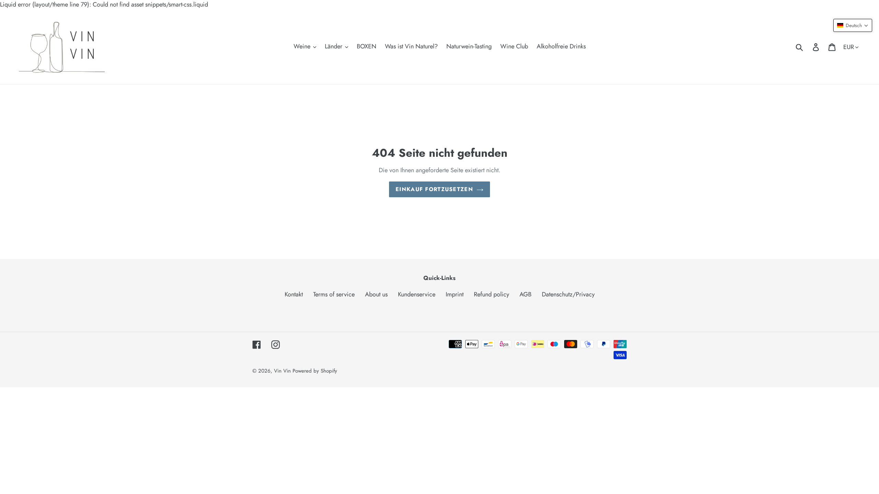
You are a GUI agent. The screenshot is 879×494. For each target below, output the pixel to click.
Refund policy (491, 294)
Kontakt (294, 294)
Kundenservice (416, 294)
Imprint (455, 294)
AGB (526, 294)
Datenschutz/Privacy (568, 294)
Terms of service (334, 294)
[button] (853, 25)
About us (376, 294)
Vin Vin (283, 371)
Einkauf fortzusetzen (434, 189)
